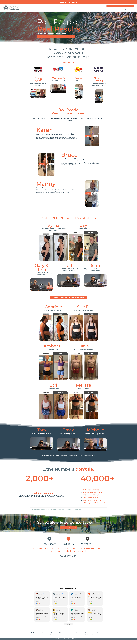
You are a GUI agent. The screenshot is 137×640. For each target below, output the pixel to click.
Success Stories (118, 9)
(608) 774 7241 (68, 555)
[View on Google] (37, 594)
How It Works (103, 9)
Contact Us (130, 9)
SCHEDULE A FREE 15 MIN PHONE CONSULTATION (56, 36)
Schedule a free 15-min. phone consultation (120, 6)
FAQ (124, 9)
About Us (110, 9)
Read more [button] (38, 601)
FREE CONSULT (69, 527)
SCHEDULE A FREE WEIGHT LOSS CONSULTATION (68, 297)
